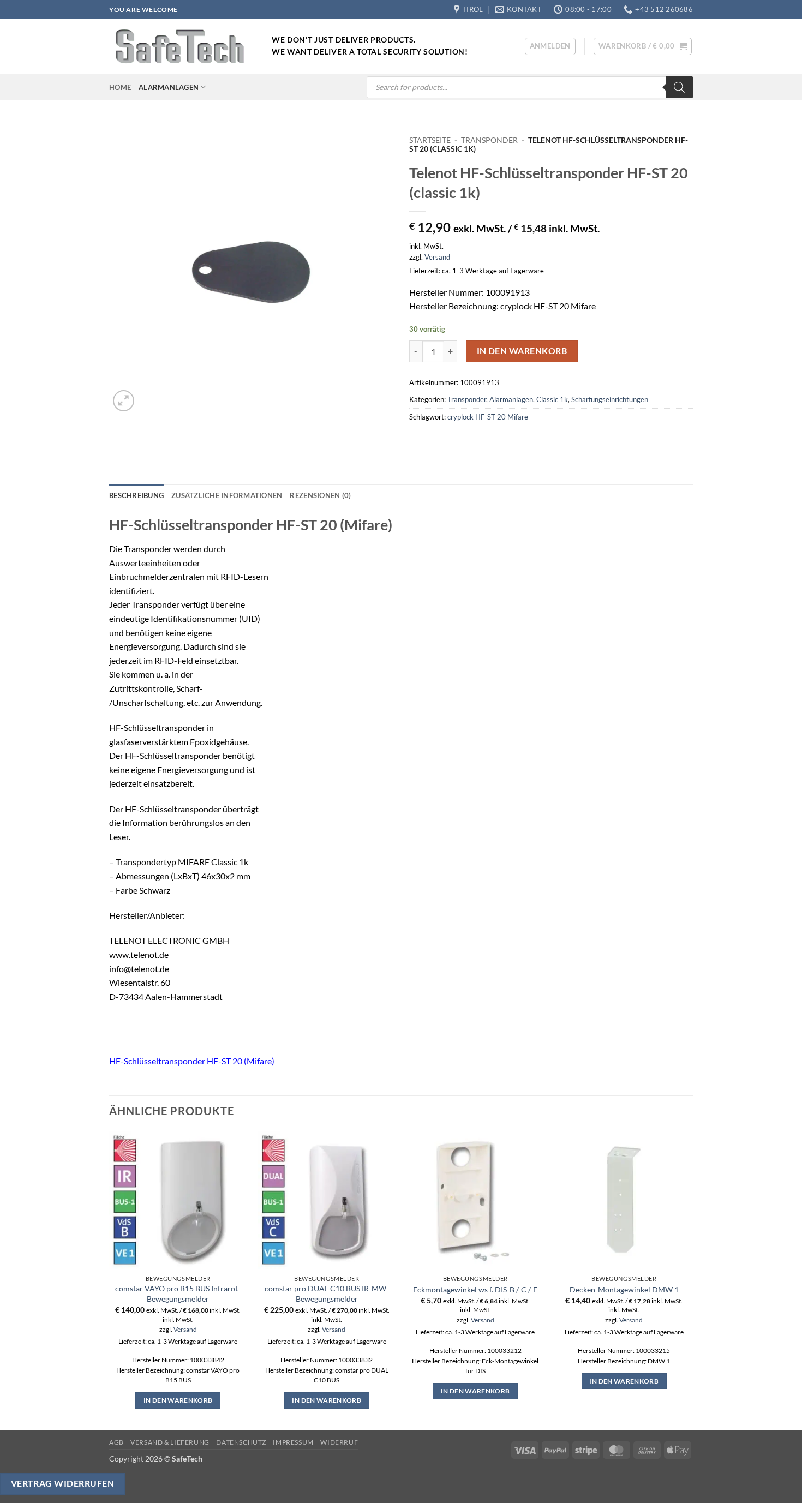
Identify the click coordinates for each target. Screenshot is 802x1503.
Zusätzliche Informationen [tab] (226, 495)
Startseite (430, 140)
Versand (437, 257)
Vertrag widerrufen (62, 1483)
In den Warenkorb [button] (178, 1400)
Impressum (293, 1442)
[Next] (692, 1279)
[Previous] (109, 1279)
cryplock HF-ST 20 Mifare (487, 416)
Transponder (489, 140)
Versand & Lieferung (170, 1442)
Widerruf (339, 1442)
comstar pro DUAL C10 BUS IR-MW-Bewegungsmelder (327, 1293)
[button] (550, 46)
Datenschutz (241, 1442)
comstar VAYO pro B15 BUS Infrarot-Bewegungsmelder (178, 1293)
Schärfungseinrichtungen (609, 399)
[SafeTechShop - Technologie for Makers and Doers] (182, 46)
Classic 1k (552, 399)
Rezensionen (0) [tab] (320, 495)
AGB (116, 1442)
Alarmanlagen (169, 87)
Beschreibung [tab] (136, 495)
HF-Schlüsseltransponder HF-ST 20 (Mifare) (191, 1061)
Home (120, 87)
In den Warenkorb (522, 351)
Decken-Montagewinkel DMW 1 (624, 1289)
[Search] (679, 87)
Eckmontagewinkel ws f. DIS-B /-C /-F (475, 1289)
